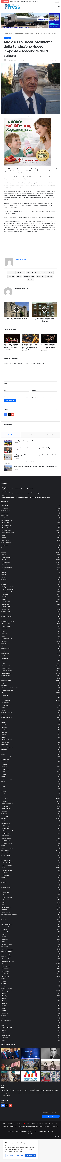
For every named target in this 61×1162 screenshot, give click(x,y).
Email (5, 390)
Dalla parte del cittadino (8, 624)
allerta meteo (5, 513)
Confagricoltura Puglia (8, 587)
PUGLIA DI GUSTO (7, 870)
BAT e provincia (6, 564)
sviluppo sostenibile (7, 988)
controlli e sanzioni (7, 591)
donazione (4, 633)
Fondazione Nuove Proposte (36, 273)
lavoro (3, 754)
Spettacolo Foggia (6, 954)
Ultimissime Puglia (6, 1095)
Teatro (3, 993)
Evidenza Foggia (6, 675)
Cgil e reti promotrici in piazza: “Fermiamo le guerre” (29, 441)
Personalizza (10, 1155)
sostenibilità (5, 939)
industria (4, 737)
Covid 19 (4, 596)
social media (5, 931)
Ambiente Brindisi (6, 523)
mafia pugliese (6, 761)
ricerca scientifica (6, 887)
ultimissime (5, 1013)
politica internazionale (7, 830)
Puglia (3, 867)
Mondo (4, 784)
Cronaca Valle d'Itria (7, 616)
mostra (4, 789)
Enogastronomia (6, 653)
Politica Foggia (6, 828)
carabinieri (19, 1090)
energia (4, 651)
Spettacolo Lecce (6, 956)
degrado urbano (6, 626)
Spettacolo (5, 946)
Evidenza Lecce (6, 678)
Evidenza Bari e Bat (7, 670)
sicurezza (4, 919)
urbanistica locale (6, 1020)
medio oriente (5, 769)
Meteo (3, 771)
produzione (5, 858)
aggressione (5, 505)
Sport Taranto (5, 976)
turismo (4, 1010)
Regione (4, 880)
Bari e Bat (4, 559)
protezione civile (6, 860)
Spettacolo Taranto (7, 959)
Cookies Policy (42, 1131)
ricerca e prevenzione (7, 885)
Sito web (34, 390)
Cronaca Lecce (6, 611)
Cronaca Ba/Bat (6, 601)
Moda (3, 781)
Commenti (50, 435)
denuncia (4, 628)
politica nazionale (6, 835)
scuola (3, 904)
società (4, 936)
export (3, 683)
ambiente (4, 518)
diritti (3, 631)
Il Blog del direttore (7, 717)
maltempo (4, 764)
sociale (4, 934)
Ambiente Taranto (6, 530)
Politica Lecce (5, 833)
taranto (39, 1093)
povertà (4, 845)
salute (3, 894)
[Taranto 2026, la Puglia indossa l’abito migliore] (30, 1076)
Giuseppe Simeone (11, 60)
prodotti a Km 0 (6, 855)
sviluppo (4, 986)
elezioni (4, 646)
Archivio (30, 1131)
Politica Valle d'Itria (7, 843)
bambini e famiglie (6, 557)
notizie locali (5, 806)
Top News (4, 1003)
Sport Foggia (5, 971)
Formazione (5, 695)
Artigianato (5, 545)
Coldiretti (4, 579)
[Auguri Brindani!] (50, 1064)
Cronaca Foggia (6, 609)
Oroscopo (4, 813)
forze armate (5, 697)
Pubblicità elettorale (7, 865)
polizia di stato (18, 1093)
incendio (4, 725)
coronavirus (5, 594)
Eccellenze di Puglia (7, 638)
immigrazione (5, 720)
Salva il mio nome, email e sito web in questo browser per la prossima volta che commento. (28, 397)
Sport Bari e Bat (6, 966)
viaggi (3, 1025)
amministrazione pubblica (8, 532)
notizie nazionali (6, 808)
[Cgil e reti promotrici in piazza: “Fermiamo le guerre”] (8, 443)
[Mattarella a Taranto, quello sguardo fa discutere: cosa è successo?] (10, 1053)
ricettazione (5, 890)
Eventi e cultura (6, 665)
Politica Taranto (6, 840)
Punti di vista (5, 875)
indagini (4, 734)
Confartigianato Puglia (8, 589)
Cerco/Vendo (11, 1131)
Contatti (35, 1131)
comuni (4, 584)
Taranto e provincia (7, 991)
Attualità (4, 552)
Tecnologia (5, 995)
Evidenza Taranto (6, 680)
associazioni (5, 550)
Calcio (3, 569)
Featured (4, 685)
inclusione (4, 732)
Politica (4, 818)
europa (4, 660)
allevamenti (5, 515)
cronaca (25, 1090)
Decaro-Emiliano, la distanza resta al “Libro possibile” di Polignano (33, 448)
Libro (19, 276)
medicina (4, 766)
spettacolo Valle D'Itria (8, 961)
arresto (4, 537)
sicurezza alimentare (7, 922)
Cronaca (4, 599)
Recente (30, 435)
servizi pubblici (6, 912)
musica (4, 791)
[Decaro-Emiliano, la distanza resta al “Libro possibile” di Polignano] (8, 450)
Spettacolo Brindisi (7, 951)
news (3, 796)
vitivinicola (5, 1032)
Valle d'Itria (11, 33)
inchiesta (4, 727)
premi (50, 276)
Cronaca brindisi (6, 606)
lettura (12, 276)
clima (3, 577)
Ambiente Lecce (6, 527)
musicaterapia (5, 793)
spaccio (4, 941)
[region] (20, 1149)
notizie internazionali (7, 803)
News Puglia (5, 1093)
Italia (50, 273)
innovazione (5, 744)
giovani (4, 710)
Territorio (4, 1000)
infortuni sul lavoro (7, 739)
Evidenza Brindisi (6, 673)
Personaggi (5, 816)
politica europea (6, 826)
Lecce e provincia (6, 757)
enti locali (4, 656)
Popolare (11, 435)
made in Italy (5, 759)
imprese (4, 722)
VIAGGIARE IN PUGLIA (8, 1028)
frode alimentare (6, 702)
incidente (4, 729)
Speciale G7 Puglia (7, 944)
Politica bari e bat (6, 821)
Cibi (4, 786)
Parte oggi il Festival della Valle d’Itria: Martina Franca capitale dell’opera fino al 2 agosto (30, 347)
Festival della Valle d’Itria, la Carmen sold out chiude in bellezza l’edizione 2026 (11, 346)
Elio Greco (21, 273)
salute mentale (6, 899)
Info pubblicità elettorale (31, 1134)
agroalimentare (6, 510)
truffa (3, 1008)
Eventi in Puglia (6, 668)
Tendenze (4, 998)
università (4, 1015)
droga (3, 636)
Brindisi (13, 1090)
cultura (11, 273)
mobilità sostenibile (7, 779)
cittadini (4, 574)
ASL (3, 547)
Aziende (4, 555)
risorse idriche (5, 892)
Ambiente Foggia (6, 525)
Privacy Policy (50, 1131)
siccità (3, 917)
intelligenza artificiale (7, 747)
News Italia (5, 798)
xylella (3, 1040)
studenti (4, 983)
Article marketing (6, 542)
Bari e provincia (6, 562)
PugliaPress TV (6, 872)
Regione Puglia (32, 1093)
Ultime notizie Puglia (47, 1093)
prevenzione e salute (7, 848)
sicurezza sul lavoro (7, 924)
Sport (3, 963)
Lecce (42, 1090)
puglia (31, 280)
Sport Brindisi (5, 968)
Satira (4, 981)
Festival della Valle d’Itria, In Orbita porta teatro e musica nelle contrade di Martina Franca (48, 347)
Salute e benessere (7, 897)
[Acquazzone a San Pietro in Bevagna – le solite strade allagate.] (50, 1076)
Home (6, 33)
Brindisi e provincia (7, 567)
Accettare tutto (31, 1155)
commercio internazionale (8, 582)
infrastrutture (5, 742)
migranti (4, 774)
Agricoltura (5, 508)
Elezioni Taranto (6, 648)
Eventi (3, 663)
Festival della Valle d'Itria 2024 (10, 688)
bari (8, 1090)
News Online (5, 801)
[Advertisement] (30, 245)
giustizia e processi (7, 712)
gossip (3, 715)
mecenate (41, 276)
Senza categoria (6, 907)
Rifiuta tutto (20, 1155)
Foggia (37, 1090)
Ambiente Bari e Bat (7, 520)
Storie (3, 978)
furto (3, 707)
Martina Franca (29, 276)
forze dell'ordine (6, 700)
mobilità (4, 776)
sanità (3, 902)
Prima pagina (5, 850)
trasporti (4, 1005)
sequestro (4, 909)
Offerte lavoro (5, 811)
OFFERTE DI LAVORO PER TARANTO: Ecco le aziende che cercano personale (25, 462)
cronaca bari (5, 604)
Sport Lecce (5, 973)
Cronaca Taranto (6, 614)
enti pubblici (5, 658)
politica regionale (6, 838)
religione (4, 882)
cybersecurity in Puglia (8, 621)
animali (4, 535)
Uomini (4, 1018)
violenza (4, 1030)
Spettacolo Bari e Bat (7, 949)
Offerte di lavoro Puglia (21, 1131)
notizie (11, 1093)
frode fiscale (5, 705)
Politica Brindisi (6, 823)
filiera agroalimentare (7, 690)
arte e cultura (5, 540)
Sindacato (4, 929)
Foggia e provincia (6, 692)
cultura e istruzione (7, 619)
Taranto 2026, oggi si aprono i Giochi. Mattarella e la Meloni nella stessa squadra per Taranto (33, 1)
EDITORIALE (5, 643)
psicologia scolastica (7, 862)
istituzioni (4, 749)
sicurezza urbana (6, 927)
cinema (4, 572)
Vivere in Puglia (6, 1035)
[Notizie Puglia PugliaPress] (12, 6)
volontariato (5, 1037)
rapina (3, 877)
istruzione (4, 752)
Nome (5, 383)
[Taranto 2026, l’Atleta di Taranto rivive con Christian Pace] (30, 1053)
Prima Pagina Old (6, 853)
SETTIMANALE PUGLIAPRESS (9, 914)
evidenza (32, 1090)
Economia (4, 641)
